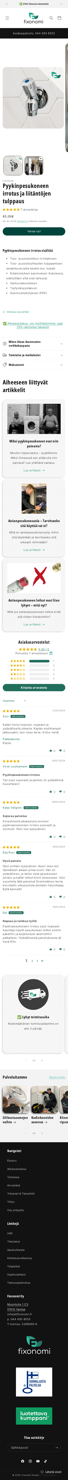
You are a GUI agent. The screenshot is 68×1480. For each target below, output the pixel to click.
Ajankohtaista (16, 1249)
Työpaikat (13, 1266)
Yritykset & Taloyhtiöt (21, 1193)
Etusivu (12, 1160)
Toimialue (13, 1177)
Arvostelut (13, 1185)
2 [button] (32, 961)
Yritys (11, 1201)
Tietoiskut (13, 1241)
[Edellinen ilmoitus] (7, 4)
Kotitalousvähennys (19, 1258)
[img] (11, 711)
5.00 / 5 (43, 649)
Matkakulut (22, 221)
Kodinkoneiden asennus (42, 1119)
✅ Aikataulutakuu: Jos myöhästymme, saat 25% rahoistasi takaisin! (33, 325)
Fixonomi (27, 1475)
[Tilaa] (57, 1447)
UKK (10, 1233)
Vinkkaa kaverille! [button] (17, 311)
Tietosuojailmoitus (18, 1282)
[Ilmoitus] (61, 4)
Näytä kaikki (57, 1077)
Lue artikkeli (32, 470)
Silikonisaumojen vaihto (15, 1119)
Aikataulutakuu (16, 1168)
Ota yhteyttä (15, 1210)
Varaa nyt (34, 231)
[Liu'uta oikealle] (42, 1061)
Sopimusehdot (16, 1274)
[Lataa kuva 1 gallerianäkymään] (13, 165)
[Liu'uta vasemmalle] (26, 1061)
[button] (7, 18)
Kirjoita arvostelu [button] (34, 687)
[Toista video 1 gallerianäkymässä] (34, 165)
